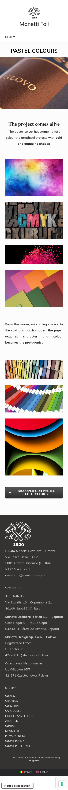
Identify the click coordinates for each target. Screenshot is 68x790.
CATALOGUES (13, 711)
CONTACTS (11, 726)
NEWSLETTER (13, 731)
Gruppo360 (34, 761)
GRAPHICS (11, 701)
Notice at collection (17, 785)
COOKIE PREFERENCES (18, 746)
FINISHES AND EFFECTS (19, 716)
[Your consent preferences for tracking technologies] (62, 784)
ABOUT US (11, 721)
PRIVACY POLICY (15, 736)
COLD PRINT (12, 706)
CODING (10, 696)
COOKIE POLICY (14, 741)
